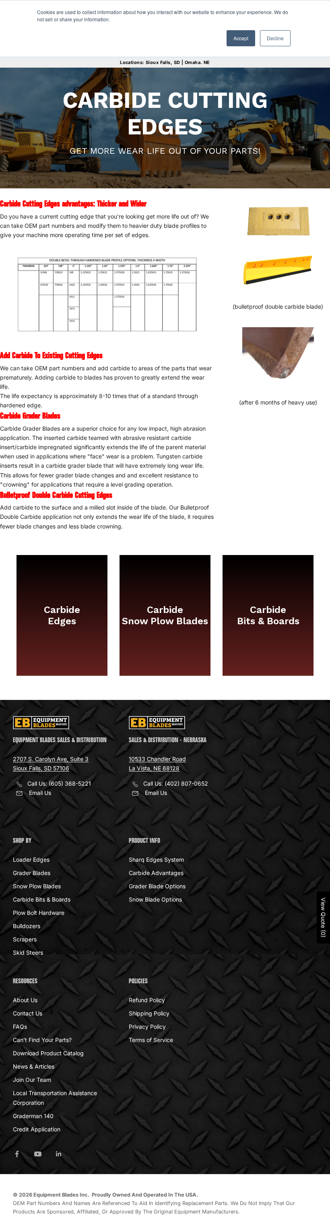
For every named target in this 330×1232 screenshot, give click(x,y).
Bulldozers (26, 925)
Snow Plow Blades (37, 886)
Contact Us (27, 1013)
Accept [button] (240, 38)
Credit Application (36, 1129)
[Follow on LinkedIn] (59, 1154)
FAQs (20, 1026)
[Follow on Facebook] (17, 1154)
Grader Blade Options (157, 886)
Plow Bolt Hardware (38, 912)
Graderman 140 (33, 1115)
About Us (25, 1000)
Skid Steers (28, 952)
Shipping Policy (149, 1013)
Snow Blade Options (155, 899)
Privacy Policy (147, 1026)
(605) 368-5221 (70, 783)
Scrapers (25, 939)
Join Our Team (32, 1079)
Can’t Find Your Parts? (42, 1039)
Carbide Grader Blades (30, 416)
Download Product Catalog (48, 1053)
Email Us (40, 792)
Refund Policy (147, 1000)
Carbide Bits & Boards (41, 899)
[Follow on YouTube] (38, 1154)
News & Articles (33, 1066)
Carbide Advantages (156, 872)
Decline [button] (275, 38)
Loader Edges (31, 859)
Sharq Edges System (156, 859)
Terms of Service (151, 1039)
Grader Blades (31, 872)
